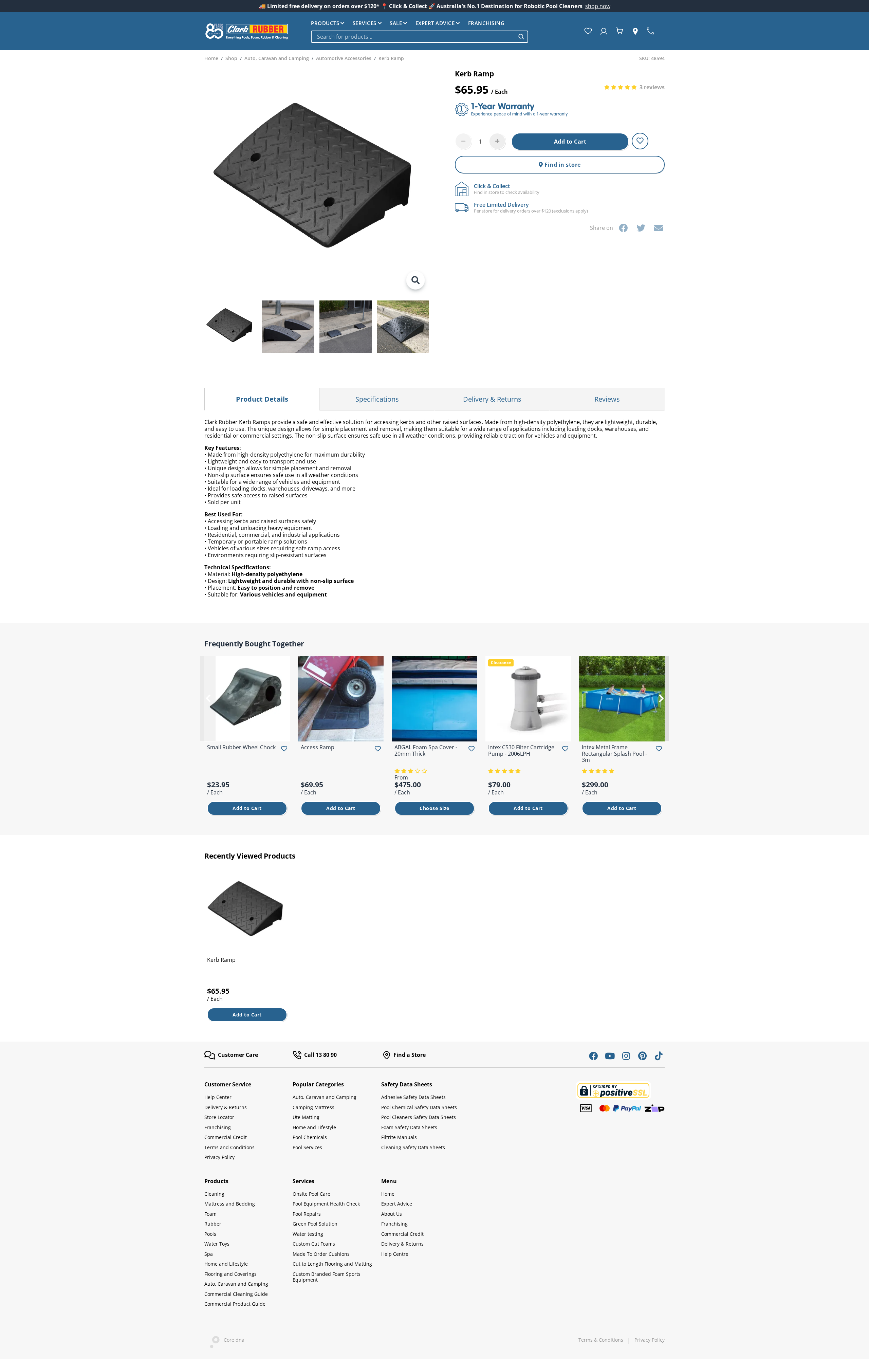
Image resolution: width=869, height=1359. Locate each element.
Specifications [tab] (377, 399)
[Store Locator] (637, 31)
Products (325, 23)
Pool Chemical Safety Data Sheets (419, 1107)
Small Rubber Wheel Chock (241, 747)
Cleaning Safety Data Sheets (413, 1147)
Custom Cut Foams (314, 1244)
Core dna (232, 1340)
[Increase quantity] (497, 141)
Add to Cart (570, 141)
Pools (210, 1234)
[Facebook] (623, 228)
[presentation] (208, 698)
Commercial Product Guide (234, 1304)
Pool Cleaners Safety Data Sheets (418, 1117)
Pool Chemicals (310, 1137)
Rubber (212, 1223)
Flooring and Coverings (230, 1274)
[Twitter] (641, 228)
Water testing (308, 1234)
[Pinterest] (642, 1056)
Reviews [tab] (607, 399)
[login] (605, 31)
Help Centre (394, 1254)
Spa (208, 1254)
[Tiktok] (658, 1056)
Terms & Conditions (600, 1340)
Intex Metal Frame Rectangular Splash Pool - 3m (614, 753)
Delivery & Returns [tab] (492, 399)
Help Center (218, 1097)
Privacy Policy (219, 1157)
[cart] (620, 31)
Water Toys (216, 1244)
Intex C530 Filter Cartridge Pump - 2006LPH (521, 750)
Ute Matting (306, 1117)
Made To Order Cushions (321, 1254)
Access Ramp (317, 747)
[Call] (652, 31)
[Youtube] (610, 1056)
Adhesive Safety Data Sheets (413, 1097)
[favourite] (589, 30)
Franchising (486, 23)
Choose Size (434, 808)
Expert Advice (435, 23)
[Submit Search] (521, 36)
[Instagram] (626, 1056)
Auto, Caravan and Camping (324, 1097)
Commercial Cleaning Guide (236, 1294)
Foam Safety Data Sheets (409, 1127)
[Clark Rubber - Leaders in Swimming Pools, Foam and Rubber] (246, 31)
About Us (391, 1214)
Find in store (562, 164)
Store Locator (219, 1117)
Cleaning (214, 1194)
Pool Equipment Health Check (326, 1203)
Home (387, 1194)
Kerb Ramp (221, 959)
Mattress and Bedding (229, 1203)
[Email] (658, 228)
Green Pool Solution (315, 1223)
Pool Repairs (307, 1214)
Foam (210, 1214)
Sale (396, 23)
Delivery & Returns (225, 1107)
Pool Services (307, 1147)
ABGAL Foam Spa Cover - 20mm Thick (425, 750)
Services (364, 23)
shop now (597, 6)
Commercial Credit (225, 1137)
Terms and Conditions (229, 1147)
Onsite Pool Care (311, 1194)
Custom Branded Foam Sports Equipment (326, 1277)
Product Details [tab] (262, 399)
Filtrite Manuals (399, 1137)
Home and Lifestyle (314, 1127)
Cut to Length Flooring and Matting (332, 1264)
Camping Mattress (313, 1107)
